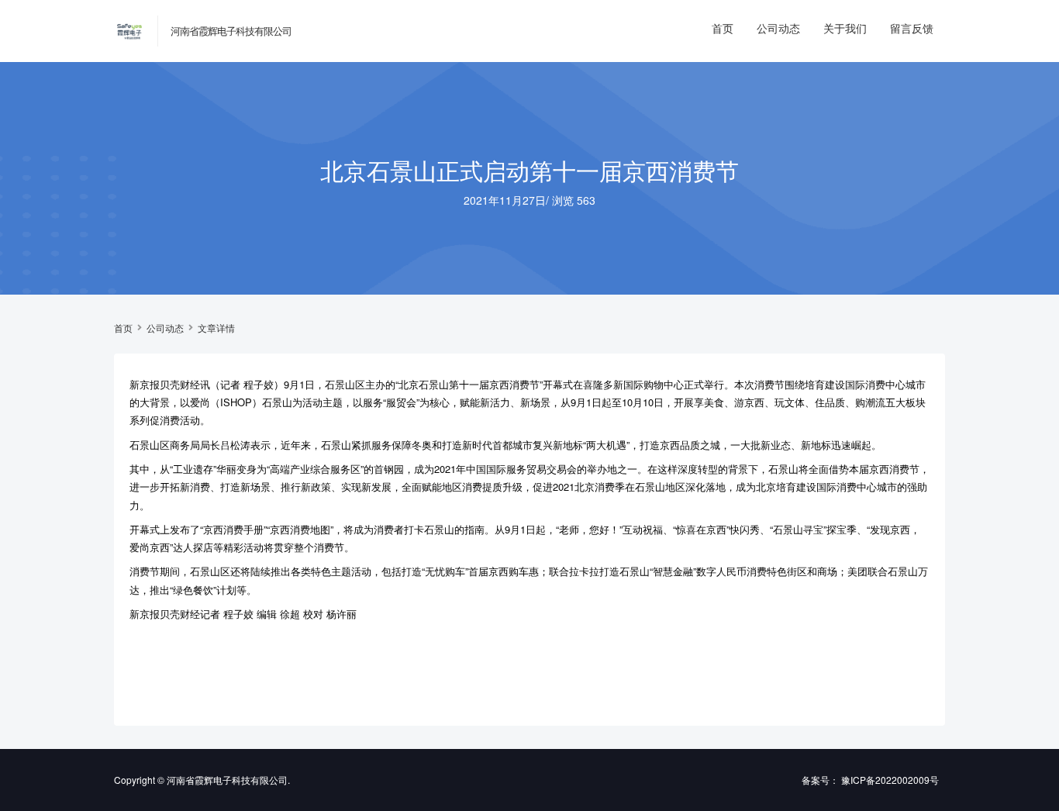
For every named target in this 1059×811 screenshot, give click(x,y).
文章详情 (216, 328)
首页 (722, 28)
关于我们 (845, 28)
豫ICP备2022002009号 (890, 779)
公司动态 (778, 28)
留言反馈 (911, 28)
